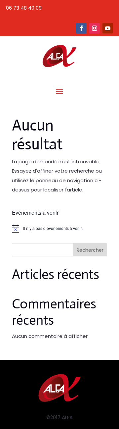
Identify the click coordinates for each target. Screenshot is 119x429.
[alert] (59, 229)
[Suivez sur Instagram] (94, 28)
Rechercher (90, 250)
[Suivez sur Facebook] (81, 28)
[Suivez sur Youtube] (107, 28)
